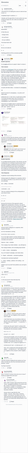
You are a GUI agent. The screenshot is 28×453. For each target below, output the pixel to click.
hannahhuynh (7, 112)
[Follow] (25, 5)
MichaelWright (10, 146)
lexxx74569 (6, 224)
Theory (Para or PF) (17, 219)
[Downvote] (5, 23)
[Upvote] (2, 23)
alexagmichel (7, 285)
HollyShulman (7, 156)
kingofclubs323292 (8, 371)
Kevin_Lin (9, 310)
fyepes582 (6, 357)
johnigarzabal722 (8, 26)
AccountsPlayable (10, 379)
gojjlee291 (6, 271)
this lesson (10, 69)
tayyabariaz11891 (8, 8)
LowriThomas (7, 58)
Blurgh (5, 134)
